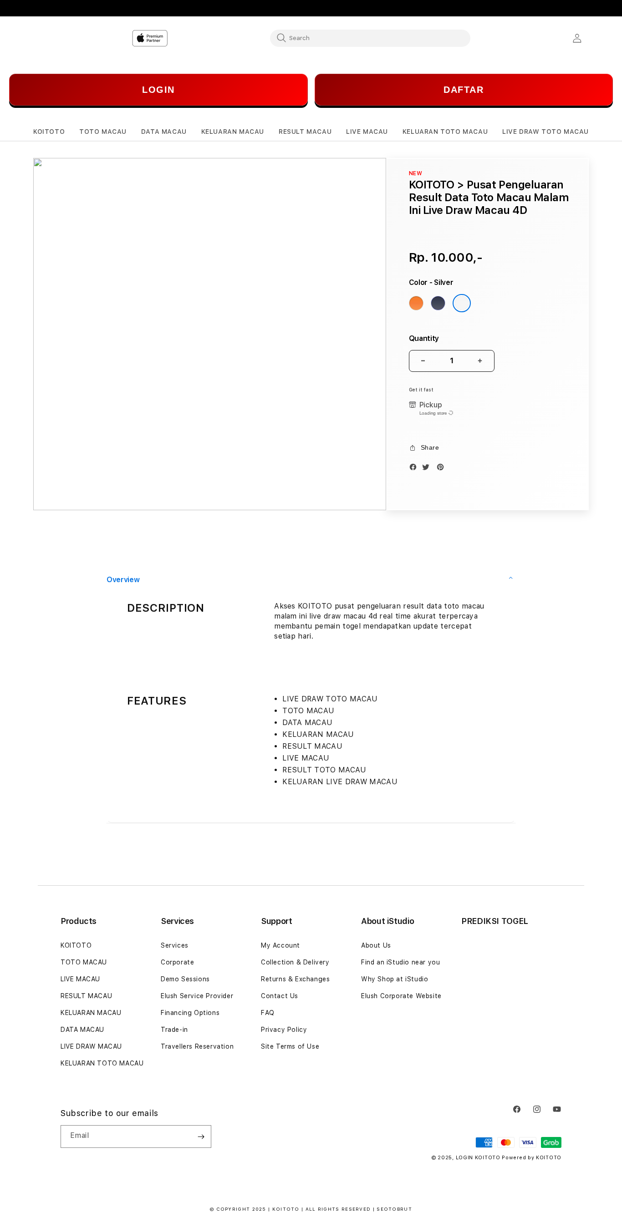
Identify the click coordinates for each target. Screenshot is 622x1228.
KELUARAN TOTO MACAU (102, 1063)
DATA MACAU (82, 1029)
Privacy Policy (284, 1029)
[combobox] (370, 38)
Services (175, 945)
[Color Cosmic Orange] (416, 303)
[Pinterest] (442, 469)
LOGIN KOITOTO (478, 1158)
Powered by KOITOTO (531, 1158)
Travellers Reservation (197, 1046)
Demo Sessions (185, 979)
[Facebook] (415, 469)
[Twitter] (428, 469)
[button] (49, 132)
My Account (280, 945)
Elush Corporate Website (401, 996)
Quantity (424, 338)
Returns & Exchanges (295, 979)
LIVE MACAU (80, 979)
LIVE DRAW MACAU (91, 1046)
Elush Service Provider (197, 996)
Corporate (177, 962)
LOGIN (158, 90)
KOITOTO (76, 945)
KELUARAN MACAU (91, 1012)
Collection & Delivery (295, 962)
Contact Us (279, 996)
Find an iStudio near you (400, 962)
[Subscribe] (201, 1136)
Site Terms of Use (290, 1046)
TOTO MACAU (84, 962)
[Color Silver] (462, 303)
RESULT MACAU (86, 996)
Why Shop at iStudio (394, 979)
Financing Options (190, 1012)
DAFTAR (464, 90)
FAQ (268, 1012)
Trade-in (174, 1029)
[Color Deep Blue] (438, 303)
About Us (376, 945)
